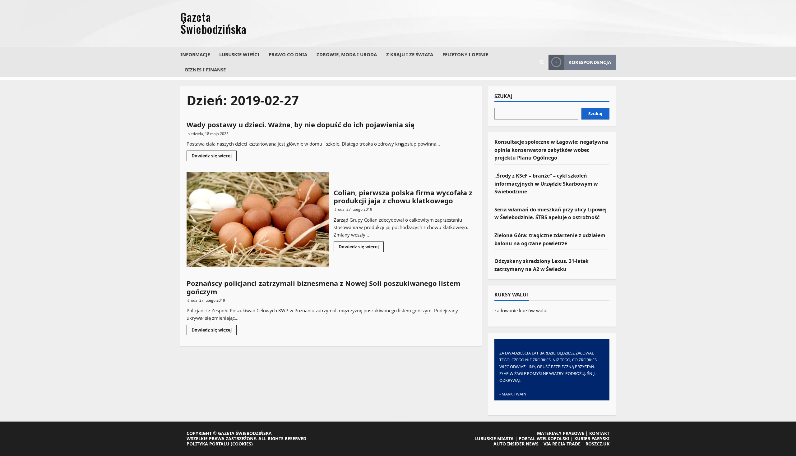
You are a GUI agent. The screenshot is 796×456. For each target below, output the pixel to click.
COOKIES (241, 444)
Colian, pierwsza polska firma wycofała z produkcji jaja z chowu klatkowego (258, 219)
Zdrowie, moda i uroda (347, 54)
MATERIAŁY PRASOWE (560, 433)
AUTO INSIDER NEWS (516, 444)
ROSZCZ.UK (597, 444)
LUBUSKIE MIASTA (494, 438)
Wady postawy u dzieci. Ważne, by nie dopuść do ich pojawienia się (300, 124)
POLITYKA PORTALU (208, 444)
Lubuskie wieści (239, 54)
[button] (541, 62)
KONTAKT (599, 433)
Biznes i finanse (205, 69)
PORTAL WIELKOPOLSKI (544, 438)
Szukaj (503, 96)
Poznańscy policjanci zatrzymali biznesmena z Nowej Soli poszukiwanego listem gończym (323, 287)
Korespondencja (589, 62)
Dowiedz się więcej (214, 156)
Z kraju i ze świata (409, 54)
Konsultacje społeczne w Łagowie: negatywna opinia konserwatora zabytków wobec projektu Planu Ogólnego (551, 149)
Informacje (195, 54)
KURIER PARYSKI (591, 438)
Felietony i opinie (465, 54)
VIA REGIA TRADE (562, 444)
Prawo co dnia (288, 54)
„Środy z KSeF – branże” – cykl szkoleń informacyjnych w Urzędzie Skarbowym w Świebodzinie (546, 183)
